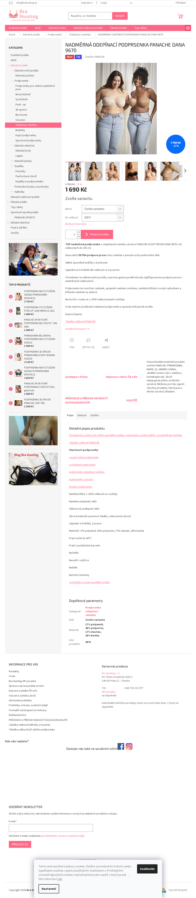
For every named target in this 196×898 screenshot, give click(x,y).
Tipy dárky (17, 207)
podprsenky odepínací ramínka (87, 472)
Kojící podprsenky (26, 135)
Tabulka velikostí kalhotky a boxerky (29, 725)
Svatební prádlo (20, 55)
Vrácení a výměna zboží (22, 696)
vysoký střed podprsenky (84, 457)
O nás (103, 3)
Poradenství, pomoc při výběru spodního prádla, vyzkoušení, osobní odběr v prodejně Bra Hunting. (125, 435)
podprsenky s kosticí (81, 479)
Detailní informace (75, 329)
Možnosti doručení (76, 224)
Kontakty (87, 3)
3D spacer (21, 110)
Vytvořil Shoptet (178, 890)
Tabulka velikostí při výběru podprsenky (32, 730)
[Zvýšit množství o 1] (79, 232)
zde (59, 879)
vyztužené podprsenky (82, 465)
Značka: (95, 57)
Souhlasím (147, 869)
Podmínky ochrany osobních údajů (28, 705)
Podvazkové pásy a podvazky (32, 187)
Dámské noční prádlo (26, 71)
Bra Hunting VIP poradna (22, 681)
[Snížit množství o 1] (79, 236)
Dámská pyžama (25, 76)
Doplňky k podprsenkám (29, 181)
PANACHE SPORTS (25, 217)
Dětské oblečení (20, 223)
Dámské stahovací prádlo (25, 197)
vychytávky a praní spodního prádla (89, 582)
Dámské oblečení (24, 146)
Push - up (21, 104)
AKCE (14, 60)
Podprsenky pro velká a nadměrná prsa (35, 87)
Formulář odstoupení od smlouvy (28, 710)
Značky (15, 233)
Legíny (19, 156)
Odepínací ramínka (26, 125)
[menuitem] (18, 28)
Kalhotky (19, 192)
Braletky (20, 130)
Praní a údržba (19, 228)
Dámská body (23, 151)
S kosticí (20, 120)
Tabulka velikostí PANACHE (80, 321)
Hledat (120, 15)
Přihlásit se (20, 844)
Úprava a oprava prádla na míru (26, 686)
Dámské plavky (23, 161)
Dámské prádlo (19, 65)
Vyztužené (22, 99)
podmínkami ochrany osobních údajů (63, 836)
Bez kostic (22, 115)
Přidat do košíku (99, 234)
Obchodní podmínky (20, 700)
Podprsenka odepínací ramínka (93, 611)
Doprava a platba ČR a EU (23, 691)
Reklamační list (17, 715)
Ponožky (20, 171)
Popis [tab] (70, 415)
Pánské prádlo (19, 202)
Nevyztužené (23, 94)
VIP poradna (108, 692)
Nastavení (49, 889)
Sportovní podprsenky (28, 140)
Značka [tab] (94, 415)
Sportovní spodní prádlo (24, 212)
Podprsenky (22, 81)
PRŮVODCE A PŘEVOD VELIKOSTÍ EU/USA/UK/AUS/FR (38, 720)
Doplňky (19, 166)
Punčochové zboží (26, 176)
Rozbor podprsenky (81, 487)
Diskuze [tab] (82, 415)
